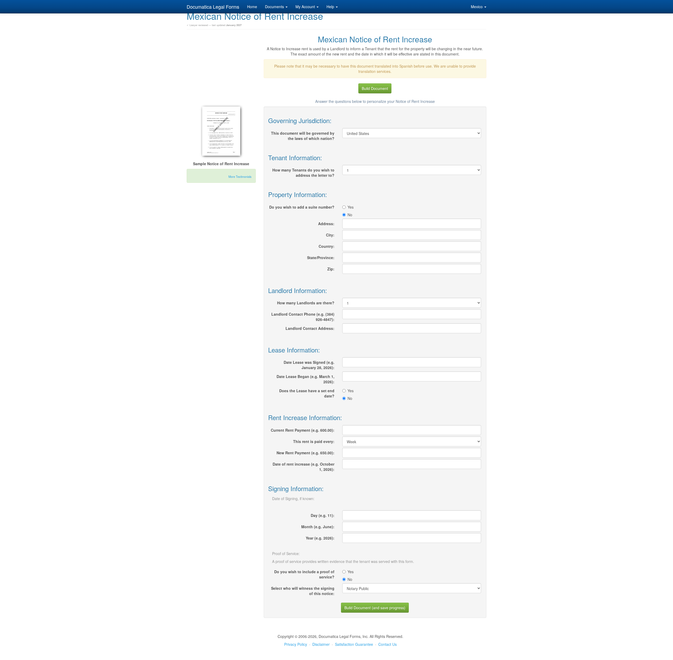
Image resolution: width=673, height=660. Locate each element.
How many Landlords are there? (305, 302)
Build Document (375, 88)
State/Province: (320, 257)
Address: (326, 223)
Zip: (330, 268)
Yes (351, 207)
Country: (326, 246)
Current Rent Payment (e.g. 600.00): (302, 430)
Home (252, 6)
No (350, 214)
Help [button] (331, 6)
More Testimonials (240, 176)
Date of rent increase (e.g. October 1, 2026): (303, 466)
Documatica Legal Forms (213, 6)
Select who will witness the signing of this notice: (302, 591)
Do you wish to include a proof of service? (304, 574)
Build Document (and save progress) (374, 607)
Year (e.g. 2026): (320, 538)
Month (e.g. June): (317, 526)
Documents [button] (275, 6)
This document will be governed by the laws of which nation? (302, 135)
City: (330, 235)
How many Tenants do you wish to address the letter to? (303, 172)
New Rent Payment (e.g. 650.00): (305, 452)
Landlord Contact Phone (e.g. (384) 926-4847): (302, 316)
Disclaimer (321, 644)
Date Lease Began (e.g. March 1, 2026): (305, 379)
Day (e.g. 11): (322, 515)
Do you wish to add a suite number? (301, 207)
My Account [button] (305, 6)
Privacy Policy (295, 644)
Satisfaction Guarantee (354, 644)
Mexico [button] (477, 6)
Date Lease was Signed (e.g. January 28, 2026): (309, 365)
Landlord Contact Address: (309, 328)
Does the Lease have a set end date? (306, 393)
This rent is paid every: (313, 441)
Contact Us (387, 644)
